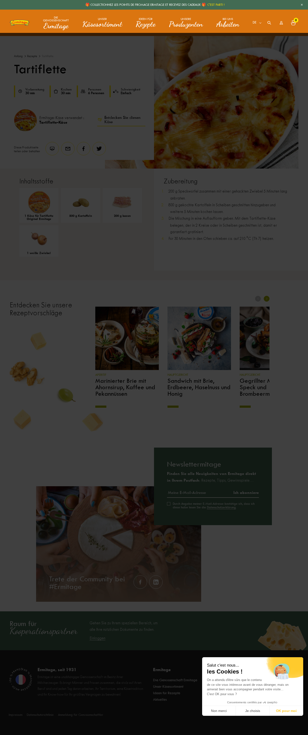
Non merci (219, 711)
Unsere (186, 23)
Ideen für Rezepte (166, 693)
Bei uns (227, 23)
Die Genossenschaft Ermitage (175, 680)
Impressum (15, 715)
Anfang (18, 56)
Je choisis (252, 711)
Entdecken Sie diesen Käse (122, 119)
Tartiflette (47, 56)
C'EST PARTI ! (216, 4)
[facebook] (140, 582)
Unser (102, 23)
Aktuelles (160, 699)
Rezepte (32, 56)
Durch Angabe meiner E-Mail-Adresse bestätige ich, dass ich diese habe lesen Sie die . (214, 505)
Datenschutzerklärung (221, 507)
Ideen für (145, 23)
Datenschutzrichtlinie (40, 715)
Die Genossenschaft (56, 23)
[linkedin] (156, 582)
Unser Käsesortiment (168, 686)
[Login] (281, 23)
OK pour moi (286, 711)
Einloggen (97, 638)
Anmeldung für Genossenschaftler (80, 715)
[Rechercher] (269, 23)
